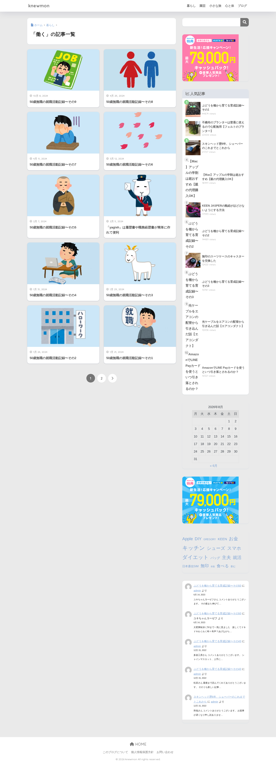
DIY (198, 538)
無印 (205, 565)
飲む (233, 566)
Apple (187, 538)
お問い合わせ (165, 752)
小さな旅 (215, 5)
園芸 (203, 5)
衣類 (213, 566)
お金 (233, 538)
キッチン (193, 548)
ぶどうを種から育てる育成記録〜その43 (217, 641)
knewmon (39, 5)
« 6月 (213, 466)
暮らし (191, 5)
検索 (244, 22)
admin (197, 590)
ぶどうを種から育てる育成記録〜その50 (217, 585)
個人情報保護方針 (142, 752)
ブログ (242, 5)
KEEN (222, 539)
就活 (237, 557)
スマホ (234, 548)
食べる (223, 566)
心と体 (229, 5)
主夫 (226, 557)
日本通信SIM (190, 566)
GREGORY (210, 539)
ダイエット (195, 557)
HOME (140, 744)
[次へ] (112, 378)
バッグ (215, 558)
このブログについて (115, 752)
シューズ (216, 548)
